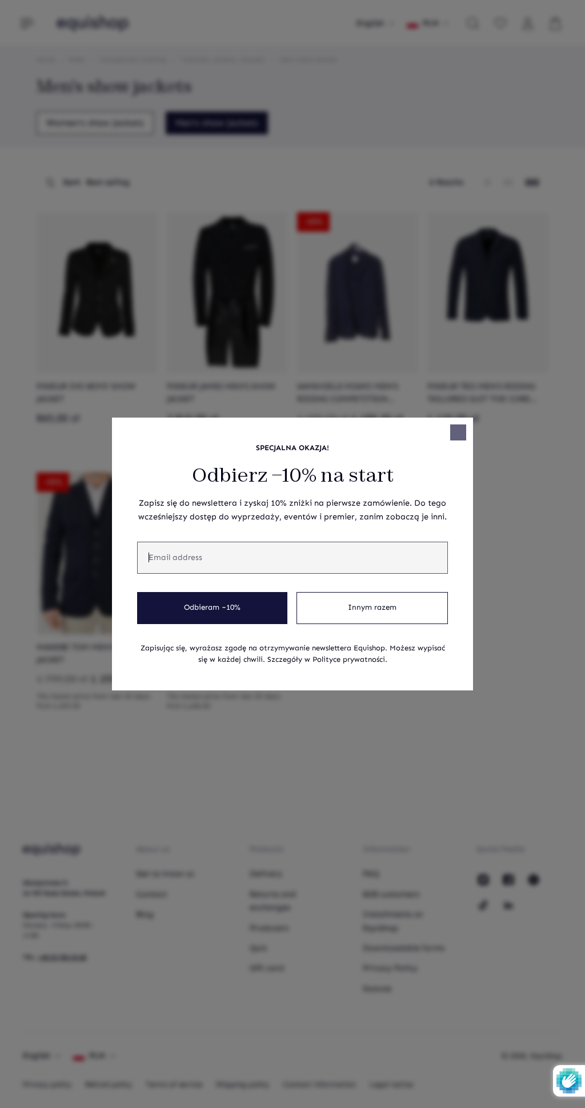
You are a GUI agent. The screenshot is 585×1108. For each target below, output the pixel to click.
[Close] (458, 432)
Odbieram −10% (212, 607)
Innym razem (372, 607)
